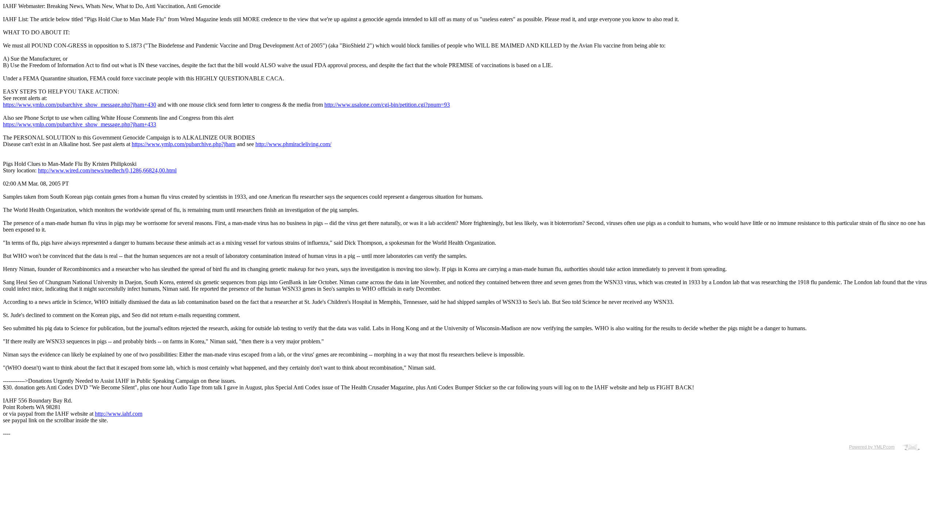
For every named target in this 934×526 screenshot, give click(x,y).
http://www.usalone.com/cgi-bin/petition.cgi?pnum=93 (387, 105)
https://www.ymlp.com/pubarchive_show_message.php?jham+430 (79, 105)
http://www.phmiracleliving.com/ (293, 144)
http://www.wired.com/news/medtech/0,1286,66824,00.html (107, 170)
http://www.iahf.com (118, 414)
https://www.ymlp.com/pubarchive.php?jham (183, 144)
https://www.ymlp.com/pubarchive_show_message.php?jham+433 (79, 124)
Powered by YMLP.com (872, 447)
